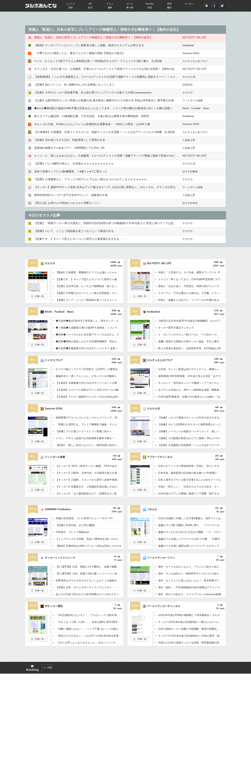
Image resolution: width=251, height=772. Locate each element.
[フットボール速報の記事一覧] (38, 491)
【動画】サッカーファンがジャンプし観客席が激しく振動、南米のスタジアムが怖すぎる (89, 45)
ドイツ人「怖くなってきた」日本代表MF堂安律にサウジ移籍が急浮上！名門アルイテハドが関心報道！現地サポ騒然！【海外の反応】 (192, 279)
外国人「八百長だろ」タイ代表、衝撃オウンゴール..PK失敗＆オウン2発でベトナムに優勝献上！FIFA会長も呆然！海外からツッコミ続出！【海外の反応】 (192, 272)
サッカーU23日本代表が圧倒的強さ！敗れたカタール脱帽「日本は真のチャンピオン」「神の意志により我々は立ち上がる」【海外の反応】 (192, 622)
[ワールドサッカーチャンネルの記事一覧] (140, 640)
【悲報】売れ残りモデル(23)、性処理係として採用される (69, 139)
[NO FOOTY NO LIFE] (140, 290)
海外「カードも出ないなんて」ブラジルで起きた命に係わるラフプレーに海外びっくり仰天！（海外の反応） (192, 566)
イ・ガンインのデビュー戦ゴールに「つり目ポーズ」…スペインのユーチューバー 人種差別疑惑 (192, 334)
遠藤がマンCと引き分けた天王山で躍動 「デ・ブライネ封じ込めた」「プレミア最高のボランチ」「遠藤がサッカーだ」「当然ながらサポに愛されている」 (192, 532)
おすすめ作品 (190, 202)
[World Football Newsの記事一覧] (38, 346)
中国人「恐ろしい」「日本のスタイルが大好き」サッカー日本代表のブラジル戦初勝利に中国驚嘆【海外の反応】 (192, 486)
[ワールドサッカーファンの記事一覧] (140, 592)
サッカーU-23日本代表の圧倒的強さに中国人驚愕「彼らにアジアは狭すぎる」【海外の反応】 (192, 635)
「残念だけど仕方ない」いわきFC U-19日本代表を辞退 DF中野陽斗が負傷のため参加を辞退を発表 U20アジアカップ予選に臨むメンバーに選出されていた (90, 635)
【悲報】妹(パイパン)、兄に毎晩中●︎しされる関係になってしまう (74, 84)
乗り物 (129, 7)
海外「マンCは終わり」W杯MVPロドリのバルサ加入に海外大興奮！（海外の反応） (192, 573)
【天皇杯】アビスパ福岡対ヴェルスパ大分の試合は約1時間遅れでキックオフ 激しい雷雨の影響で (90, 396)
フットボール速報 (192, 100)
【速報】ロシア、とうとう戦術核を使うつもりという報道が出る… (75, 231)
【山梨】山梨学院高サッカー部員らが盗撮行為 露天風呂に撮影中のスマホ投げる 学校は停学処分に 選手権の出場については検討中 (115, 100)
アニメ (110, 4)
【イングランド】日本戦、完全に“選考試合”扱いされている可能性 (90, 538)
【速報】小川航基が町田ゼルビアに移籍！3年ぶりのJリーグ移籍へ (192, 438)
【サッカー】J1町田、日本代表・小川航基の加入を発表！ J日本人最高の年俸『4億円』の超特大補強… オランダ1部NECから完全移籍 (90, 472)
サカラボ (187, 92)
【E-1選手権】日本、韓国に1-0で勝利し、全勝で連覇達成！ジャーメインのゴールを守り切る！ (90, 566)
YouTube (149, 4)
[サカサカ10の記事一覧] (140, 443)
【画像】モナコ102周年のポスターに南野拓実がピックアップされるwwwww (192, 424)
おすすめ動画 (190, 171)
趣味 (110, 7)
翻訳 (169, 7)
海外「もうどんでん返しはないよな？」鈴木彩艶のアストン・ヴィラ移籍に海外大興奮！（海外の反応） (192, 580)
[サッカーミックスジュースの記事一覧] (38, 592)
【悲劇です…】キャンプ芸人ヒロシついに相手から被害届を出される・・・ (80, 238)
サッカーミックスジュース (60, 557)
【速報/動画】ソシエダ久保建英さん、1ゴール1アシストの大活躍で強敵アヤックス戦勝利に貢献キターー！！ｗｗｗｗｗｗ (110, 76)
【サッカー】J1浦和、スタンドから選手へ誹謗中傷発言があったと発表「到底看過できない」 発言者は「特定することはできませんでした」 (90, 479)
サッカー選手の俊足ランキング (176, 327)
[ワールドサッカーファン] (140, 584)
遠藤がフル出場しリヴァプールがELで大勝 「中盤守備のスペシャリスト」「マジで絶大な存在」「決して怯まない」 (192, 538)
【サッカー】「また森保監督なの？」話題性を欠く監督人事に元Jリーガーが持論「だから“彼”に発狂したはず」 (90, 493)
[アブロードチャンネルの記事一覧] (140, 491)
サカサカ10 (188, 76)
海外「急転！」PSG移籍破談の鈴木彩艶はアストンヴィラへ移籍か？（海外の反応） (192, 587)
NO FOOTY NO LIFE (194, 37)
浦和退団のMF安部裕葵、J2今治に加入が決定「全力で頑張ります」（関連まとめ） (192, 376)
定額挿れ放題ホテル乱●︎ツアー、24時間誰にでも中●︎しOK (69, 147)
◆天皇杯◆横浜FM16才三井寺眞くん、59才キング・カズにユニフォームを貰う (90, 320)
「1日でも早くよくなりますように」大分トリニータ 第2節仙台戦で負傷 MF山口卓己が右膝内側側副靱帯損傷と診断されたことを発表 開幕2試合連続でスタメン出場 (90, 642)
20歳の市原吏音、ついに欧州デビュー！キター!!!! (84, 518)
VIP (90, 4)
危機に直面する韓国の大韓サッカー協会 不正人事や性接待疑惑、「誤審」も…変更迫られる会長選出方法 (192, 341)
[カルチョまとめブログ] (140, 386)
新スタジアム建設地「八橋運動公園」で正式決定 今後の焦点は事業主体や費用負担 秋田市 (91, 116)
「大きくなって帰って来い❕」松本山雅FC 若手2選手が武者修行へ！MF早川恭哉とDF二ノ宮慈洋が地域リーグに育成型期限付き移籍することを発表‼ (90, 622)
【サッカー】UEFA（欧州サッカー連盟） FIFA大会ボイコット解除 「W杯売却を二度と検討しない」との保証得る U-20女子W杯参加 (90, 465)
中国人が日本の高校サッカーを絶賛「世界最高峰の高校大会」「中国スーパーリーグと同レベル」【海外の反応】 (192, 642)
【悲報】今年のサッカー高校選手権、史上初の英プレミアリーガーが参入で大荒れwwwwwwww (92, 92)
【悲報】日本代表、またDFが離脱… (76, 525)
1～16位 (48, 667)
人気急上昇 (188, 140)
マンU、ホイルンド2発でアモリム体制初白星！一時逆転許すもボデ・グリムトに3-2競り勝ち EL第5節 (98, 61)
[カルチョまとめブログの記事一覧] (140, 394)
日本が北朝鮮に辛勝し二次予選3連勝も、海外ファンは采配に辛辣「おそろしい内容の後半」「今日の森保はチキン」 (192, 518)
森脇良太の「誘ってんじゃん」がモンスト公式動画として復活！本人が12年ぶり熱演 (90, 376)
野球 (169, 4)
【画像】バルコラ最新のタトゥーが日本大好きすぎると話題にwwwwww (192, 417)
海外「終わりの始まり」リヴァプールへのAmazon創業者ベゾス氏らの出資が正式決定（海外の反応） (192, 594)
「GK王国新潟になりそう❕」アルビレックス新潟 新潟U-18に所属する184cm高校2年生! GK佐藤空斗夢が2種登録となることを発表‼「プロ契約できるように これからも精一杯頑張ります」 (90, 615)
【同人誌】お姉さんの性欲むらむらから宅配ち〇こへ (67, 202)
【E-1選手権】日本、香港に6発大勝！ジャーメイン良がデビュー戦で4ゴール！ (90, 573)
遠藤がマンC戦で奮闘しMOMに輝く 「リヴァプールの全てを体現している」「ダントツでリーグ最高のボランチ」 (192, 525)
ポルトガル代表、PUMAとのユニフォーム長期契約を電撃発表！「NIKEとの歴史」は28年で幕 (92, 124)
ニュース (70, 4)
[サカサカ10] (140, 435)
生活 (90, 7)
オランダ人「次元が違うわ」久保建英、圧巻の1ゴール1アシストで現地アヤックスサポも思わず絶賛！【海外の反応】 (107, 68)
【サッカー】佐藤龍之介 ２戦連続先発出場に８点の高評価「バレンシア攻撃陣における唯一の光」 (90, 486)
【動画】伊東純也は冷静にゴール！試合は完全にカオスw (88, 545)
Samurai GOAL (191, 53)
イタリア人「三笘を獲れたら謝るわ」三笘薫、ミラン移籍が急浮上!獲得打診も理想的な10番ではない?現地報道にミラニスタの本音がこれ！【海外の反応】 (192, 293)
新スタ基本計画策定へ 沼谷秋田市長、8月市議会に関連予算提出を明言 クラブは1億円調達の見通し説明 (192, 348)
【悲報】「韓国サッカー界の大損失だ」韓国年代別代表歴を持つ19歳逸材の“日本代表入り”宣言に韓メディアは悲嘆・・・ (109, 223)
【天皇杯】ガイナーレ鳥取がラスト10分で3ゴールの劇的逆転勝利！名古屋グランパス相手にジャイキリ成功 (90, 389)
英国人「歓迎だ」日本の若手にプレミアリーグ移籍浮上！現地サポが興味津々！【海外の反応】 (93, 37)
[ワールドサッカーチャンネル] (140, 632)
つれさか (152, 509)
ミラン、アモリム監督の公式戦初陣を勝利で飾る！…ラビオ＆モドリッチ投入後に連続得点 (90, 438)
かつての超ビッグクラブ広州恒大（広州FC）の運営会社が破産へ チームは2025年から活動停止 (90, 369)
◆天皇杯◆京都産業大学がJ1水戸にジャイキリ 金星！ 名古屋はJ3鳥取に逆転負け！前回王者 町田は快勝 (90, 348)
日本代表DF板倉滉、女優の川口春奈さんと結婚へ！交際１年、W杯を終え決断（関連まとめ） (192, 396)
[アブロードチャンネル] (140, 483)
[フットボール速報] (37, 483)
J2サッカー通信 (54, 606)
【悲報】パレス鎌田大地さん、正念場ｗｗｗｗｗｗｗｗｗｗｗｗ (74, 163)
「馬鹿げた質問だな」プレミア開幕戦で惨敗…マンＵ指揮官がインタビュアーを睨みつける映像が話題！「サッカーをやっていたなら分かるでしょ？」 (90, 424)
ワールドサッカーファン (161, 557)
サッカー (189, 4)
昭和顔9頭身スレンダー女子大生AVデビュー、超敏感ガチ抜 (71, 195)
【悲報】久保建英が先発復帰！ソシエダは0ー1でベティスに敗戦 (192, 445)
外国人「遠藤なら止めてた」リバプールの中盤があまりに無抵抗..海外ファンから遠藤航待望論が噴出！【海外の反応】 (192, 299)
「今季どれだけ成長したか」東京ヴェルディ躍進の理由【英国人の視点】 (79, 53)
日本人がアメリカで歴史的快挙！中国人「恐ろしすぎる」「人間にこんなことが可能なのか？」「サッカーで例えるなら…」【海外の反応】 (192, 465)
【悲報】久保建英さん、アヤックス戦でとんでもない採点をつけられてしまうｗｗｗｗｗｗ (90, 179)
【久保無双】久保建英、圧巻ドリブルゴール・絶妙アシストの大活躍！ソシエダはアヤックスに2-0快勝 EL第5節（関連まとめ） (114, 132)
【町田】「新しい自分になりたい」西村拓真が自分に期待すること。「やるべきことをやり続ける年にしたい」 (90, 445)
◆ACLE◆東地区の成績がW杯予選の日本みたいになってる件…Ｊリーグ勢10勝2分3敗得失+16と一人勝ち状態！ (103, 108)
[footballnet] (140, 338)
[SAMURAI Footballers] (37, 536)
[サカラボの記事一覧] (38, 297)
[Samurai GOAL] (37, 435)
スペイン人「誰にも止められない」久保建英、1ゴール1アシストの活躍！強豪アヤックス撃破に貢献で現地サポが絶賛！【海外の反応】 (118, 155)
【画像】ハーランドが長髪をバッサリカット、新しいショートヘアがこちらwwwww (192, 431)
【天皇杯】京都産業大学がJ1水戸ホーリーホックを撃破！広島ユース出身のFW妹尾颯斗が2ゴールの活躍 (90, 382)
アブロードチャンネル (160, 457)
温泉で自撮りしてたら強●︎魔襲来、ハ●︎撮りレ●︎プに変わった (70, 171)
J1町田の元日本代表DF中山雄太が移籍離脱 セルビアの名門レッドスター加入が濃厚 (192, 320)
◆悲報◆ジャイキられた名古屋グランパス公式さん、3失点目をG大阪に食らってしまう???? (90, 334)
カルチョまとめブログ (195, 61)
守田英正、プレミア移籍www (72, 532)
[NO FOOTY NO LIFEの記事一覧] (140, 297)
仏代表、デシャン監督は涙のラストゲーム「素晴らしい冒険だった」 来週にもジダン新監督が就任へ (192, 369)
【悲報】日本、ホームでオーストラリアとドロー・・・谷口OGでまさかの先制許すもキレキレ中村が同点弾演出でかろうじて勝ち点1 (90, 587)
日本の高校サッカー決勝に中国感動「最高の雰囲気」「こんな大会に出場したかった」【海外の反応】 (192, 628)
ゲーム (129, 4)
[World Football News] (37, 338)
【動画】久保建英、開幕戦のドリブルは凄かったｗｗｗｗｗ (90, 272)
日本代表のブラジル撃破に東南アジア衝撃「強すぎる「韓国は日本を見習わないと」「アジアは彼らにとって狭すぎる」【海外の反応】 (192, 493)
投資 (149, 7)
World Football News (195, 108)
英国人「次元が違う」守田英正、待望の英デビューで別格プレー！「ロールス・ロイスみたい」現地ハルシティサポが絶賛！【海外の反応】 (192, 286)
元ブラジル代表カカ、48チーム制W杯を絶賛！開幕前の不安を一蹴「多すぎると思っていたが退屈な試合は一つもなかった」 (192, 389)
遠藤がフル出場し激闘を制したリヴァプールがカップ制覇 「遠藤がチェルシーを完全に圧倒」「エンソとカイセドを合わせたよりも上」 (192, 545)
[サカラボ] (37, 290)
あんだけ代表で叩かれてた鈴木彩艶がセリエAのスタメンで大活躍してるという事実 (90, 594)
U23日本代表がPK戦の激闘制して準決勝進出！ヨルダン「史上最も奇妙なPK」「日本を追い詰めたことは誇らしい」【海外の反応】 (192, 615)
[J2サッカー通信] (37, 632)
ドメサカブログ (54, 360)
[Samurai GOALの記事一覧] (38, 443)
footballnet (188, 45)
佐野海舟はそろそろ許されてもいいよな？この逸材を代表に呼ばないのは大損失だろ (90, 580)
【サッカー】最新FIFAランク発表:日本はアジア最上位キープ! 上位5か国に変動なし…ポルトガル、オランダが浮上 (105, 187)
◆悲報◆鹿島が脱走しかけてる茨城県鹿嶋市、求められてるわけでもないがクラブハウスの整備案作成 (90, 341)
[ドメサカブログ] (37, 386)
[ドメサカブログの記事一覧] (38, 394)
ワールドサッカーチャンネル (163, 606)
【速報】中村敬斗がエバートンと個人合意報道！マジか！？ (90, 293)
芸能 (70, 7)
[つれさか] (140, 536)
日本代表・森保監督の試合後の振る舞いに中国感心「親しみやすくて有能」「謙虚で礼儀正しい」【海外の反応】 (192, 472)
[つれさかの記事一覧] (140, 543)
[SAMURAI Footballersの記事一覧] (38, 543)
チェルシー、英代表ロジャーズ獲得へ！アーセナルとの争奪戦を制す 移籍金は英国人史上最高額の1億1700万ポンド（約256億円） (192, 382)
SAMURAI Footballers (58, 509)
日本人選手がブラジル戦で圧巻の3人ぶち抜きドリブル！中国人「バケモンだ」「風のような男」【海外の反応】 (192, 479)
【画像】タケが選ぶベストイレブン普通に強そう (84, 431)
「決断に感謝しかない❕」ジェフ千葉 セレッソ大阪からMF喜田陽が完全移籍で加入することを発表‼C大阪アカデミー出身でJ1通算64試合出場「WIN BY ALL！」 (90, 628)
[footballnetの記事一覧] (140, 346)
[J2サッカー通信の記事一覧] (38, 640)
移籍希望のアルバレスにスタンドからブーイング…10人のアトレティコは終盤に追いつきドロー (90, 417)
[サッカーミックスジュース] (37, 584)
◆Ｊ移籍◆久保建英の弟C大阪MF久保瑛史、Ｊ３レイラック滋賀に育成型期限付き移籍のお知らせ (90, 327)
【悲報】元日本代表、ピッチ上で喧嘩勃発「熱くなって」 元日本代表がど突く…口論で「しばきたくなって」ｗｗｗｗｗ (90, 286)
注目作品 (187, 84)
